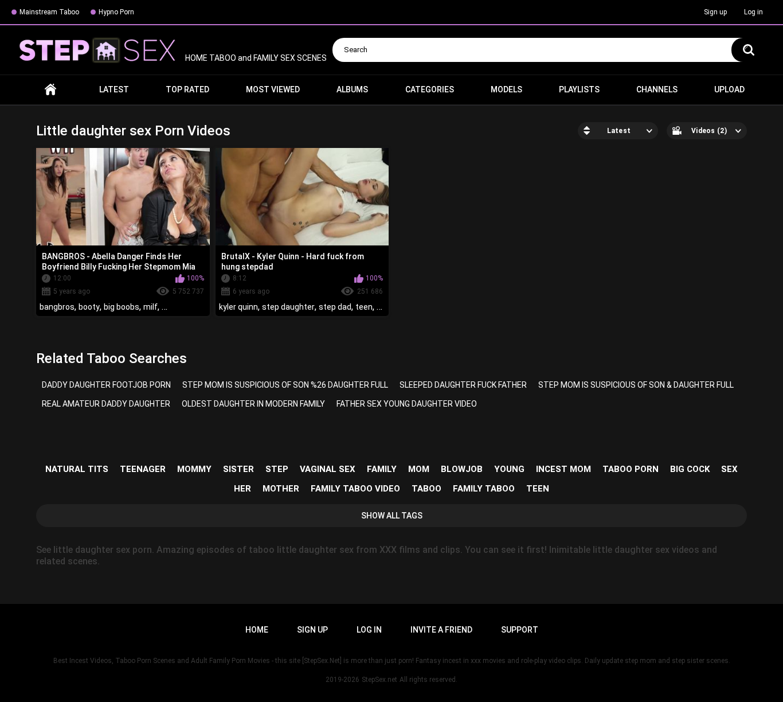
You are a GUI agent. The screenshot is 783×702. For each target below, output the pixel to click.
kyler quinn (238, 306)
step (276, 469)
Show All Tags (391, 515)
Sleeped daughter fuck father (463, 384)
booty (89, 306)
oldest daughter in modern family (253, 403)
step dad (335, 306)
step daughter (288, 306)
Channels (657, 89)
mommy (194, 469)
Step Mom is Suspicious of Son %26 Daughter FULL (285, 384)
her (242, 488)
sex (729, 469)
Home (50, 89)
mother (281, 488)
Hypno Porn (116, 12)
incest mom (563, 469)
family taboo (484, 488)
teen (364, 306)
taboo (426, 488)
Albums (352, 89)
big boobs (121, 306)
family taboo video (355, 488)
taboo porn (630, 469)
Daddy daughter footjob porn (106, 384)
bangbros (57, 306)
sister (238, 469)
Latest (114, 89)
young (509, 469)
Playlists (579, 89)
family (382, 469)
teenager (143, 469)
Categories (429, 89)
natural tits (76, 469)
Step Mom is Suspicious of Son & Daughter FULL (636, 384)
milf (150, 306)
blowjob (462, 469)
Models (506, 89)
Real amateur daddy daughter (106, 403)
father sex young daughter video (406, 403)
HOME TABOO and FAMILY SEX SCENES (255, 58)
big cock (690, 469)
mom (418, 469)
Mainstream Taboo (49, 12)
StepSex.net (379, 680)
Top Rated (187, 89)
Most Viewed (273, 89)
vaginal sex (327, 469)
